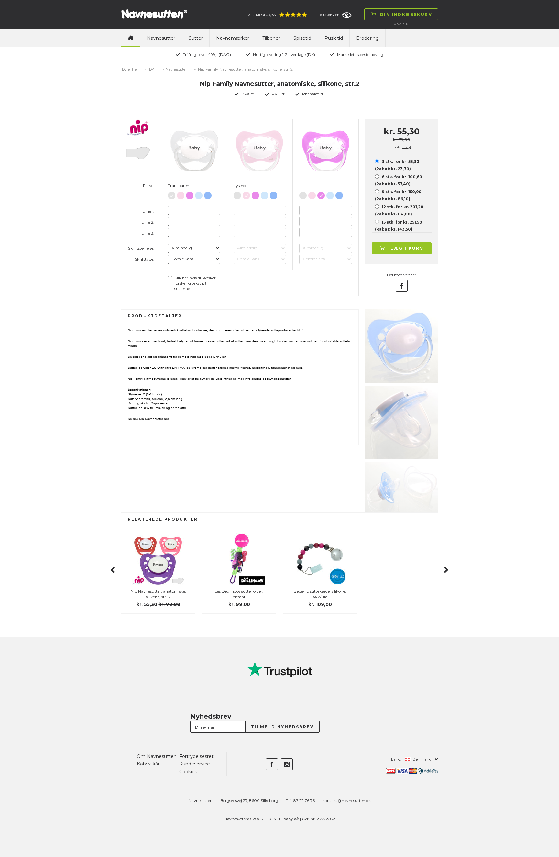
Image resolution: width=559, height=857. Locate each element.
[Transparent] (171, 194)
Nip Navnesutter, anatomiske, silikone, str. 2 (158, 594)
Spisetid (302, 38)
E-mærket (329, 15)
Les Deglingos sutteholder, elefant (239, 594)
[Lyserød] (180, 194)
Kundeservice (194, 764)
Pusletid (333, 38)
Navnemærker (232, 38)
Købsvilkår (148, 764)
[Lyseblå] (199, 194)
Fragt (406, 147)
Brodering (367, 38)
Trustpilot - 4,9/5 (261, 15)
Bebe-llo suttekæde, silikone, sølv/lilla (320, 594)
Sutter (196, 38)
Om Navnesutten (157, 756)
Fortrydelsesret (196, 756)
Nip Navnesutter (151, 419)
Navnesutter (161, 38)
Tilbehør (271, 38)
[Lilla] (190, 194)
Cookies (188, 772)
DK (151, 69)
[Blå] (208, 194)
